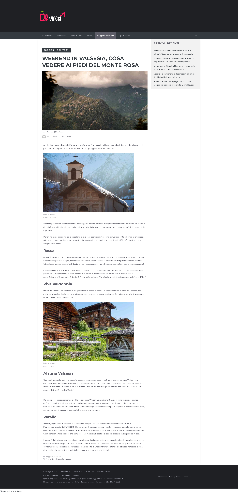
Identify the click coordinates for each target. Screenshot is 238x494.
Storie (89, 35)
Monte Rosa (51, 459)
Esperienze (61, 35)
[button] (196, 35)
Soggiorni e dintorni (105, 35)
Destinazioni (46, 35)
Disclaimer (162, 477)
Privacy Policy (174, 477)
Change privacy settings (11, 491)
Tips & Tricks (124, 35)
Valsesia (68, 459)
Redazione (187, 477)
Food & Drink (76, 35)
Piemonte (60, 459)
